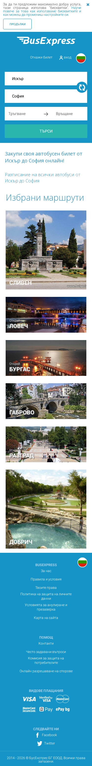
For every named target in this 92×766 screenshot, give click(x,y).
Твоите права (46, 588)
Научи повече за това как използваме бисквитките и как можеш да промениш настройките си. (42, 11)
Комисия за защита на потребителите (46, 660)
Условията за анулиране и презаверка (46, 607)
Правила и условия (46, 579)
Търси (46, 131)
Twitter (49, 743)
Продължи (18, 24)
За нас (46, 571)
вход (67, 57)
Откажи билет (41, 57)
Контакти (46, 643)
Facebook (49, 735)
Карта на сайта (46, 618)
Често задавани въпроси (46, 652)
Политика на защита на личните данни (46, 596)
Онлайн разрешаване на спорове (46, 671)
